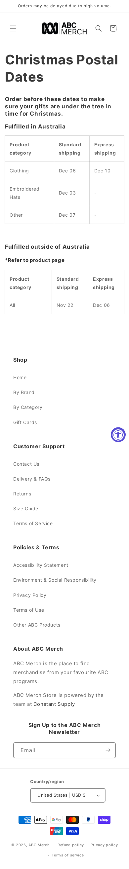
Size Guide (25, 508)
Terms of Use (28, 610)
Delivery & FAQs (32, 479)
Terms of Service (33, 523)
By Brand (24, 392)
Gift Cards (25, 422)
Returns (22, 493)
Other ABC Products (37, 625)
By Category (28, 407)
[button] (13, 28)
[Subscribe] (108, 750)
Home (19, 377)
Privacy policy (104, 845)
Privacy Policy (29, 595)
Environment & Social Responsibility (55, 580)
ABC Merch (39, 845)
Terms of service (68, 855)
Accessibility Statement (40, 565)
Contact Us (26, 464)
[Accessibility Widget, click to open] (118, 434)
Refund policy (71, 845)
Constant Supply (54, 704)
